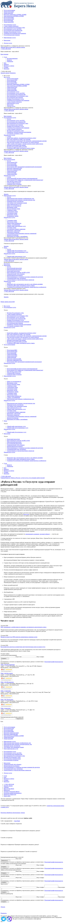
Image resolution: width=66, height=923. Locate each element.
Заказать (6, 194)
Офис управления (5, 708)
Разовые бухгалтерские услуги (12, 32)
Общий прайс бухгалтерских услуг (16, 250)
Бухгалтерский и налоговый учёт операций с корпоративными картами (27, 141)
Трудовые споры (11, 227)
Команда (9, 60)
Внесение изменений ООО (14, 168)
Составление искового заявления (16, 229)
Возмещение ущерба (12, 216)
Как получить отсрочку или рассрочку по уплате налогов (23, 142)
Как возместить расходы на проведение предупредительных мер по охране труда (23, 646)
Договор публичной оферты (11, 791)
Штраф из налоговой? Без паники (16, 145)
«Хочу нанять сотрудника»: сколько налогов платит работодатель (25, 143)
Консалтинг (7, 40)
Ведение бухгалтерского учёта (15, 130)
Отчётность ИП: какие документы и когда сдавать (21, 148)
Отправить (4, 658)
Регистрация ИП (8, 20)
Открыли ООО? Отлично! (14, 184)
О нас (5, 57)
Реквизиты (10, 61)
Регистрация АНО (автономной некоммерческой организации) (24, 166)
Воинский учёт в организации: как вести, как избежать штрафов (25, 284)
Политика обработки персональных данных (13, 812)
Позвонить (13, 73)
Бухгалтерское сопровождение (12, 758)
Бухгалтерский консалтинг (14, 268)
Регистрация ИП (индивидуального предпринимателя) (22, 178)
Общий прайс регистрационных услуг (17, 252)
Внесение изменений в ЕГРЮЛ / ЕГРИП (15, 14)
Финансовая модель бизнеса (15, 275)
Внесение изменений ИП (14, 169)
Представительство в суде (14, 204)
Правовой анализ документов (15, 201)
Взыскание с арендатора (13, 230)
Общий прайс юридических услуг (16, 226)
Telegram (3, 47)
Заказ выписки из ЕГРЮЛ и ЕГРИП (14, 16)
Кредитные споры (12, 221)
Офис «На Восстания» (7, 673)
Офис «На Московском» (7, 682)
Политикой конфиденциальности (54, 661)
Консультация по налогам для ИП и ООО (18, 272)
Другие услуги (8, 43)
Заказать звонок (20, 47)
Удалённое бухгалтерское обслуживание (15, 33)
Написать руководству (10, 794)
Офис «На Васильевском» (8, 664)
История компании (12, 58)
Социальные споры (12, 211)
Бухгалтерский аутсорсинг (11, 760)
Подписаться (19, 718)
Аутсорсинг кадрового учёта (15, 133)
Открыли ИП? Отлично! (14, 182)
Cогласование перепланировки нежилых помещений (21, 233)
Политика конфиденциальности (12, 793)
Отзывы (6, 67)
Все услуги (7, 77)
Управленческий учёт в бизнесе (16, 274)
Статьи (9, 136)
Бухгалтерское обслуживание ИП (13, 30)
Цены (5, 247)
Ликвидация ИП (8, 13)
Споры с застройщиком (13, 224)
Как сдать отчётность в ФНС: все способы (18, 139)
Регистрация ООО (9, 19)
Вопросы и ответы (9, 65)
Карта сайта (7, 796)
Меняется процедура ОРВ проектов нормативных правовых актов (19, 637)
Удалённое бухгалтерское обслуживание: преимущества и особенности (26, 287)
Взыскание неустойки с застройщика (17, 236)
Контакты (6, 68)
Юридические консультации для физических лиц (20, 198)
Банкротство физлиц (12, 235)
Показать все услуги (9, 135)
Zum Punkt (17, 821)
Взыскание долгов (12, 214)
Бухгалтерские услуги (10, 24)
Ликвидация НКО (9, 22)
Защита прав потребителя (14, 223)
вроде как (26, 514)
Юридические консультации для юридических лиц (21, 200)
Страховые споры (12, 220)
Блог (5, 63)
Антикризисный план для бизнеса (16, 278)
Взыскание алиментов (13, 232)
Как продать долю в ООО (14, 181)
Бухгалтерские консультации (12, 35)
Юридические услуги (10, 37)
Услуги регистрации (9, 10)
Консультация (4, 54)
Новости (6, 64)
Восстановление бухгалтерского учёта (14, 27)
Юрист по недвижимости (14, 205)
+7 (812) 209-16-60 (6, 48)
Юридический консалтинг (14, 269)
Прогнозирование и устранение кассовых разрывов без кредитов (25, 277)
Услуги (9, 119)
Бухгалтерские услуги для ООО (12, 29)
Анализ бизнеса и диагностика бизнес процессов (20, 279)
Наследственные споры (13, 208)
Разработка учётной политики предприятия (19, 132)
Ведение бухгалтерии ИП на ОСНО (17, 146)
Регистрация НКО (9, 17)
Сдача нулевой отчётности (11, 26)
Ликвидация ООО (9, 11)
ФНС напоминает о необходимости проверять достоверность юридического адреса (23, 627)
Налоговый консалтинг (13, 271)
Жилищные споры (12, 207)
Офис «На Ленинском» (7, 699)
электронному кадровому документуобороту (37, 534)
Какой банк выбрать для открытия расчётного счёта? (21, 138)
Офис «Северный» (6, 691)
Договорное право (12, 213)
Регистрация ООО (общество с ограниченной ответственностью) (25, 180)
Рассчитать (7, 263)
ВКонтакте (7, 790)
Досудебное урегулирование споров (17, 203)
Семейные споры (12, 210)
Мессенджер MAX (11, 47)
